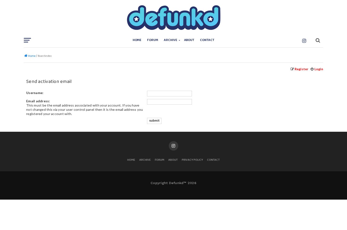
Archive (170, 40)
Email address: (38, 101)
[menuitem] (316, 68)
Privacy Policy (192, 160)
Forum (152, 40)
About (189, 40)
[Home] (173, 18)
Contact (207, 40)
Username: (34, 93)
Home (137, 40)
